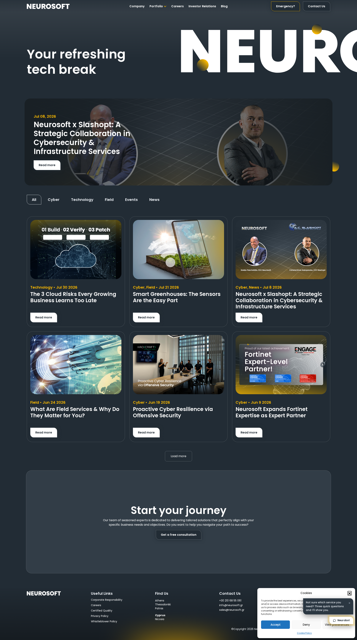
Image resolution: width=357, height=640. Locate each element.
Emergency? (285, 6)
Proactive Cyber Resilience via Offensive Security (173, 412)
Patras (159, 608)
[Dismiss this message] (349, 603)
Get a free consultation (178, 535)
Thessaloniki (163, 604)
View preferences (337, 625)
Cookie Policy (304, 633)
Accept (276, 625)
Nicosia (159, 619)
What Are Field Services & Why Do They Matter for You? (74, 412)
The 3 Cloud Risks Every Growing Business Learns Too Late (73, 297)
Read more (47, 165)
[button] (349, 593)
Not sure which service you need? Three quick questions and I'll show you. (325, 606)
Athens (159, 600)
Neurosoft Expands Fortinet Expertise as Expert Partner (272, 412)
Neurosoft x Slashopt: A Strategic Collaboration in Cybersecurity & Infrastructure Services (279, 300)
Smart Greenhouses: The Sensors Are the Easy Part (177, 297)
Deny (306, 625)
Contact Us (316, 6)
